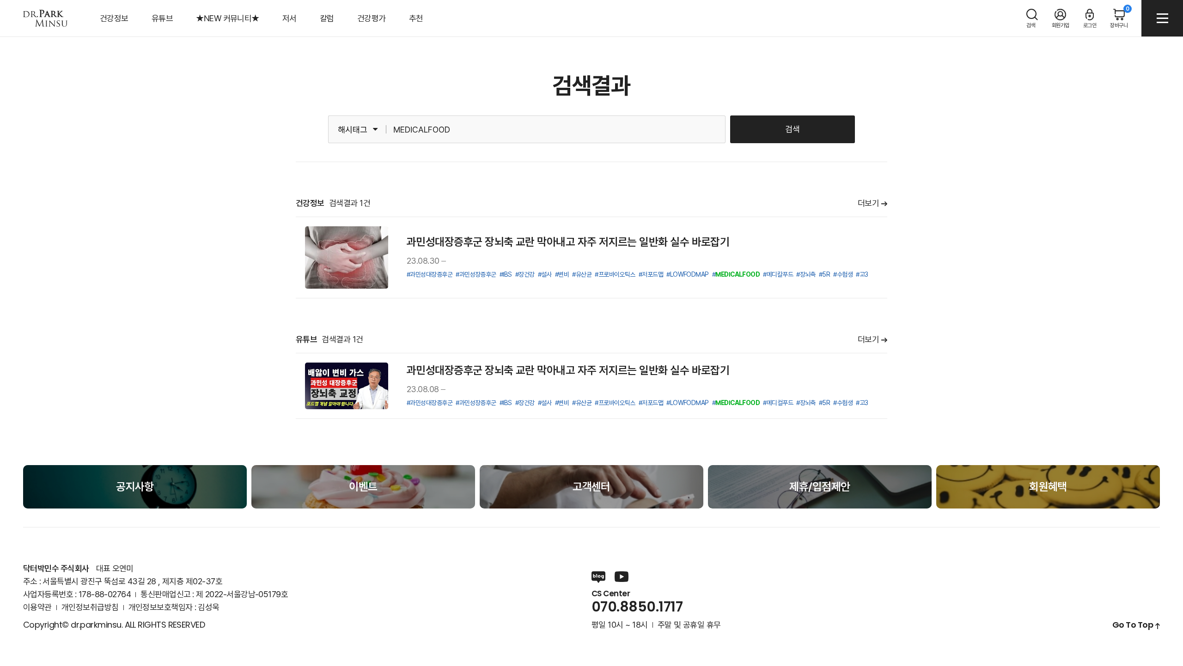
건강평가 (371, 18)
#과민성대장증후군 (429, 274)
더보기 (868, 203)
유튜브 (162, 18)
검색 (792, 129)
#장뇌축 (806, 274)
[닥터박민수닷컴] (45, 18)
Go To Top (1132, 625)
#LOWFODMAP (687, 274)
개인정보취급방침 (90, 607)
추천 (416, 18)
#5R (824, 274)
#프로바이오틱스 (615, 274)
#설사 (545, 274)
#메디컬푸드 (778, 402)
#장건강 (525, 274)
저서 (289, 18)
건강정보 (114, 18)
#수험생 (843, 274)
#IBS (506, 274)
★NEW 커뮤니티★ (227, 18)
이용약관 (37, 607)
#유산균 (582, 274)
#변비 (562, 274)
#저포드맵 (651, 274)
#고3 (862, 274)
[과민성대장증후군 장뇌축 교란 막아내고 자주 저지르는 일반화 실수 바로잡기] (346, 257)
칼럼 (327, 18)
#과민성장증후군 (476, 274)
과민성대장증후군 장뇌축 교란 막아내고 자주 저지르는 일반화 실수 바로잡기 (568, 241)
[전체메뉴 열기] (1162, 18)
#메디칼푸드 (778, 274)
